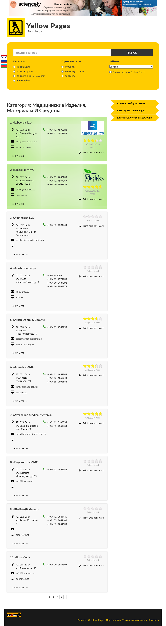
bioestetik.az (22, 534)
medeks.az (21, 195)
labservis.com (23, 147)
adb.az (19, 297)
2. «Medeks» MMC (22, 170)
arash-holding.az (25, 344)
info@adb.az (22, 291)
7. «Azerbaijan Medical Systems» (31, 415)
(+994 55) (57, 224)
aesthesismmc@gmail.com (30, 240)
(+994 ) (54, 275)
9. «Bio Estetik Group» (24, 509)
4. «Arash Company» (23, 268)
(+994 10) (57, 286)
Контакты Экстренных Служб (134, 117)
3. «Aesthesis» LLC (22, 217)
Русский (4, 61)
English (4, 56)
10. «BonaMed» (20, 557)
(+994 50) (57, 184)
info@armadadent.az (27, 386)
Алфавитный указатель (131, 103)
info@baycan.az (24, 481)
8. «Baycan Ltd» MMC (24, 462)
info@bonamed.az (26, 573)
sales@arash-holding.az (29, 338)
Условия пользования (134, 620)
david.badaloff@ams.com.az (31, 434)
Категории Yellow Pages (131, 110)
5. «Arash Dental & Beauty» (27, 320)
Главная (82, 620)
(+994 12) (57, 129)
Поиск (132, 52)
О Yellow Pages (96, 620)
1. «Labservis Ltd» (21, 122)
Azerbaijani (4, 66)
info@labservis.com (26, 141)
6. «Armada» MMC (22, 367)
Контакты (153, 620)
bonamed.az (22, 578)
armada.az (21, 392)
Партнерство (113, 620)
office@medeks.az (25, 189)
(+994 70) (57, 564)
